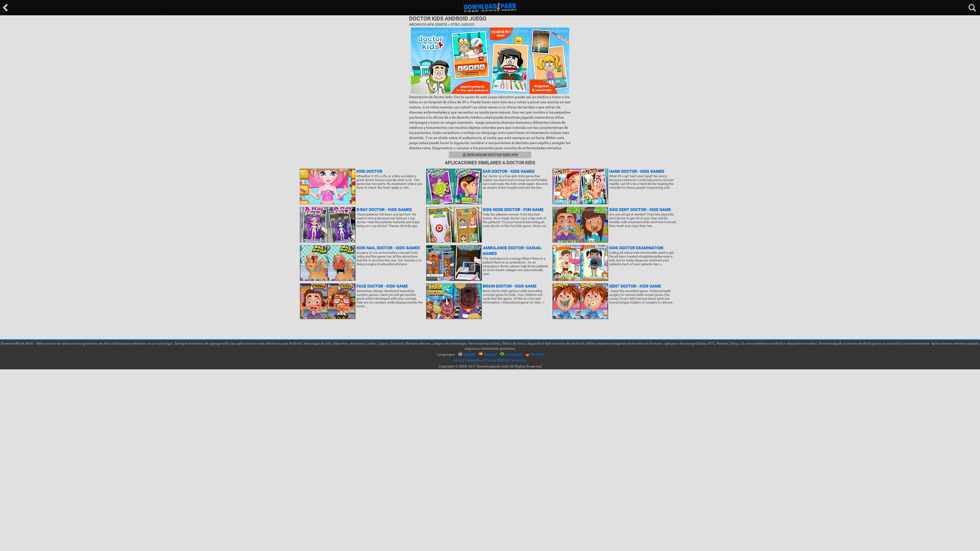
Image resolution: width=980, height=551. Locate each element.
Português (513, 354)
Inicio (457, 360)
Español (490, 354)
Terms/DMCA (496, 360)
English (469, 354)
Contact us (518, 360)
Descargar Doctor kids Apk (492, 155)
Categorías (474, 360)
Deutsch (537, 354)
